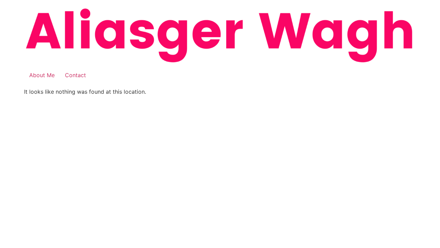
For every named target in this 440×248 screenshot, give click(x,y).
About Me (42, 75)
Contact (75, 75)
